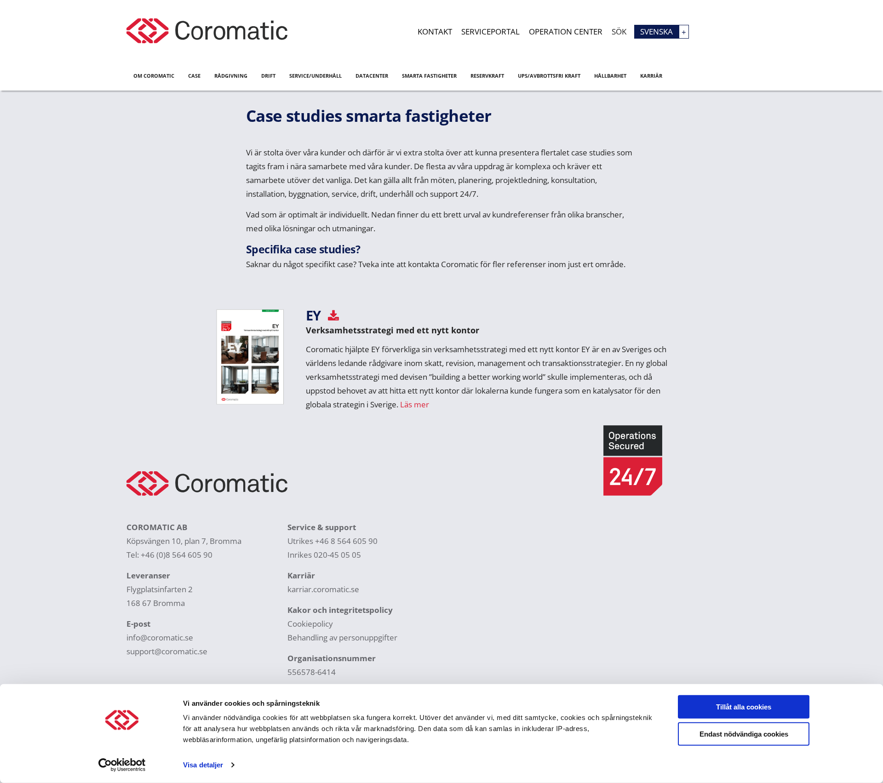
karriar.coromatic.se (323, 589)
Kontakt (435, 31)
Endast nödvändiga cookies (744, 733)
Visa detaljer (203, 765)
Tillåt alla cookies (743, 707)
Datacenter (371, 75)
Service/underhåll (315, 75)
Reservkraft (487, 75)
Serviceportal (490, 31)
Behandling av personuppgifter (342, 637)
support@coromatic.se (166, 651)
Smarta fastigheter (429, 75)
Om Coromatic (153, 75)
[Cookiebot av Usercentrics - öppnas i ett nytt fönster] (122, 765)
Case (194, 75)
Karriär (651, 75)
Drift (268, 75)
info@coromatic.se (159, 637)
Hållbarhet (610, 75)
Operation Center (565, 31)
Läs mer (414, 404)
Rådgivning (230, 75)
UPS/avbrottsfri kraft (549, 75)
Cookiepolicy (310, 623)
